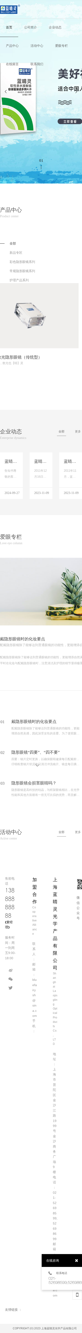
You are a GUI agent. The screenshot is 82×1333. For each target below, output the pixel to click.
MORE (64, 361)
